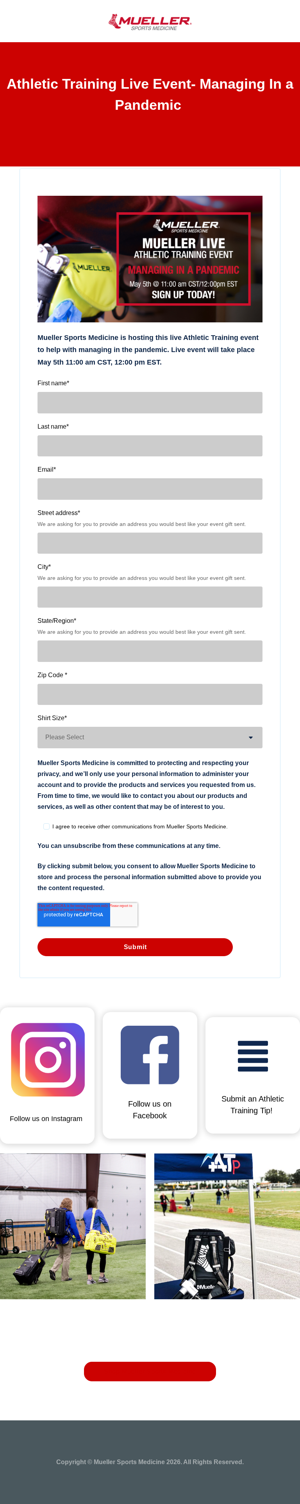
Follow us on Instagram (46, 1119)
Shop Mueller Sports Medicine (150, 1371)
